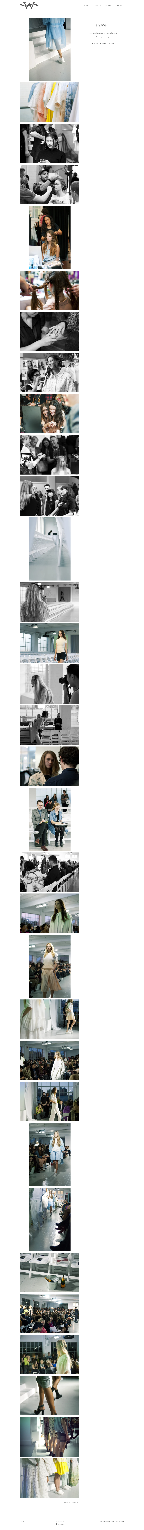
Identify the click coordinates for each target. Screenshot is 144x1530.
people (108, 5)
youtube (61, 1524)
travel (95, 5)
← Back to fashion (70, 1502)
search (22, 1521)
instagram (61, 1521)
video (120, 5)
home (86, 5)
